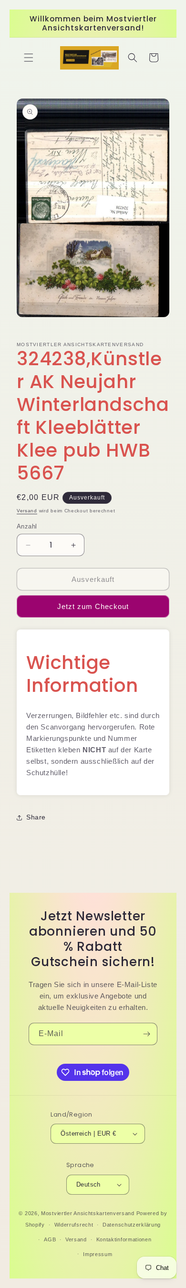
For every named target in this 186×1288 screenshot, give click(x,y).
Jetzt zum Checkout (93, 606)
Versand (27, 510)
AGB (50, 1239)
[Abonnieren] (146, 1034)
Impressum (97, 1254)
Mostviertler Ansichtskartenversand (87, 1213)
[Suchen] (132, 57)
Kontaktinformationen (124, 1239)
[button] (28, 57)
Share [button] (36, 817)
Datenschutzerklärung (132, 1225)
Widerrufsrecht (73, 1225)
